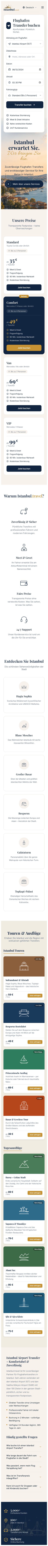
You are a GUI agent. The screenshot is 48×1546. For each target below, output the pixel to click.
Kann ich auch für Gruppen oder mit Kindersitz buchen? (21, 1487)
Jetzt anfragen (35, 996)
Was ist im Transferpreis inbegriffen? (18, 1477)
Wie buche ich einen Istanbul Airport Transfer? (20, 1446)
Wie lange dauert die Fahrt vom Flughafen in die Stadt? (21, 1456)
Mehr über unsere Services (26, 184)
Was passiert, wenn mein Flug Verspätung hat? (20, 1466)
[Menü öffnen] (43, 7)
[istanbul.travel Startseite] (11, 7)
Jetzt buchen (24, 287)
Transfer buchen (23, 104)
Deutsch (30, 7)
